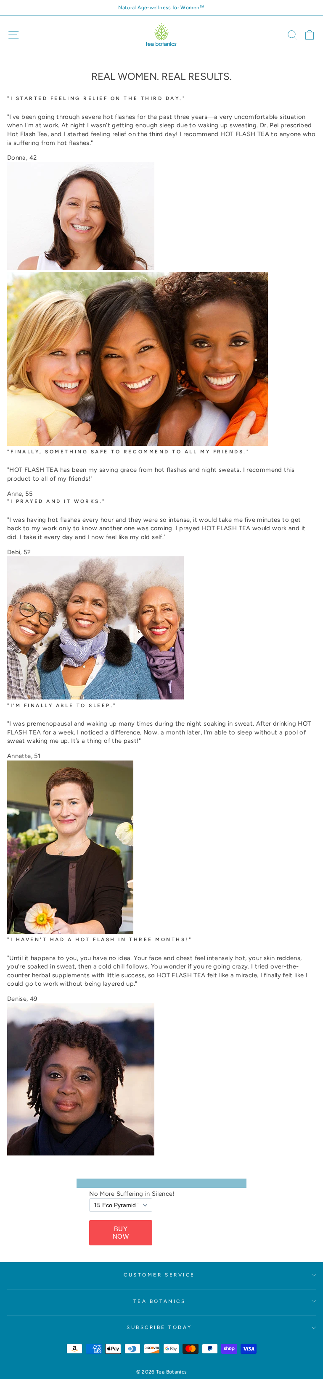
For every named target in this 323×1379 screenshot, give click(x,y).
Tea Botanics (159, 1301)
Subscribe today (159, 1327)
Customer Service (159, 1275)
